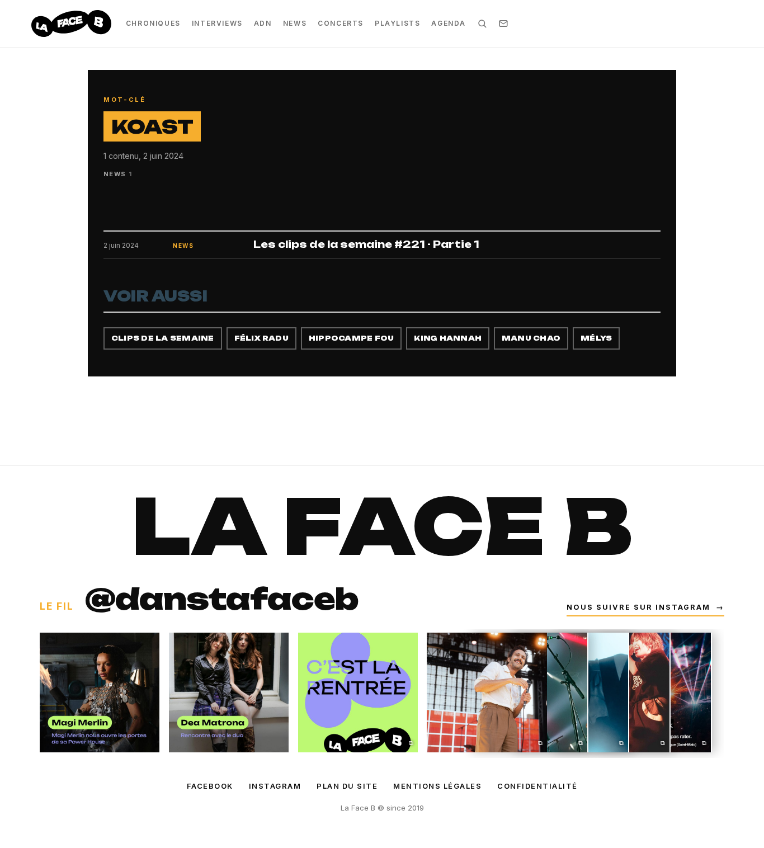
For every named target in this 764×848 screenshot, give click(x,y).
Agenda (448, 23)
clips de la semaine (162, 338)
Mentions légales (437, 785)
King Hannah (448, 338)
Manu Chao (531, 338)
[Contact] (503, 23)
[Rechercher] (482, 23)
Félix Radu (261, 338)
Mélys (596, 338)
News (294, 23)
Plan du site (347, 785)
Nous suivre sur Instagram (645, 607)
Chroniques (153, 23)
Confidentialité (537, 785)
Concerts (341, 23)
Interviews (217, 23)
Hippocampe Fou (351, 338)
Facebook (210, 785)
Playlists (397, 23)
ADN (263, 23)
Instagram (275, 785)
